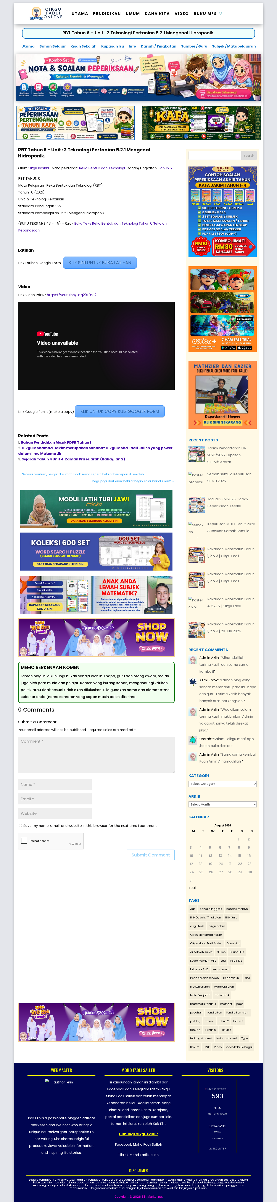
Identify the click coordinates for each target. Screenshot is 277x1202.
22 (240, 863)
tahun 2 (224, 1021)
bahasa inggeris (211, 909)
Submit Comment (151, 855)
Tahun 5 (210, 1030)
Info (132, 47)
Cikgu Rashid (38, 168)
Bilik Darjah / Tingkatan (205, 917)
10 (191, 855)
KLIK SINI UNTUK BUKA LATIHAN (100, 263)
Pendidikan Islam (237, 1012)
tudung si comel (201, 1038)
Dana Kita (157, 13)
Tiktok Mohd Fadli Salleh (138, 1154)
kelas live (236, 961)
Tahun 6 (165, 168)
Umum (133, 13)
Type (244, 1038)
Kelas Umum (221, 969)
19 (211, 863)
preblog (195, 1021)
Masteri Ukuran (200, 986)
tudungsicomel (226, 1038)
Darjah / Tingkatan (158, 47)
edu (223, 961)
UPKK (207, 1047)
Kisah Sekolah (84, 47)
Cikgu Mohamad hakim (206, 935)
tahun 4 (195, 1030)
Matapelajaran (224, 986)
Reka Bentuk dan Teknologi (102, 168)
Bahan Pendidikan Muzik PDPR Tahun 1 (56, 442)
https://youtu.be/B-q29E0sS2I (72, 294)
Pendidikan (107, 13)
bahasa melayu (237, 909)
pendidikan (214, 1012)
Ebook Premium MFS (203, 961)
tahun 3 (238, 1021)
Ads (192, 909)
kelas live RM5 (199, 969)
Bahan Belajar (52, 47)
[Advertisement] (96, 934)
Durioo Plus (237, 952)
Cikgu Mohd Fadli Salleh (206, 943)
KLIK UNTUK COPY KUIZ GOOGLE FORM (119, 411)
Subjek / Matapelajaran (234, 47)
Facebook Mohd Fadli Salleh (138, 1144)
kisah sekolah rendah (204, 978)
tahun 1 (209, 1021)
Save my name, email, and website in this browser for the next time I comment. (90, 825)
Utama (80, 13)
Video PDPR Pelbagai (239, 1047)
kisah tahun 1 (231, 978)
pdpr (239, 1004)
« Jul (192, 887)
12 (210, 855)
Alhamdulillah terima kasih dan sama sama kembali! (223, 664)
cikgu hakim (217, 926)
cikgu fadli (197, 926)
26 (211, 872)
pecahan (196, 1012)
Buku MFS (205, 13)
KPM (247, 978)
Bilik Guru (231, 917)
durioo (221, 952)
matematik (222, 995)
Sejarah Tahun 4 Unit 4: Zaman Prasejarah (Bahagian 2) (73, 459)
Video (182, 13)
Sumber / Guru (194, 47)
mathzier (226, 1004)
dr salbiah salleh (201, 952)
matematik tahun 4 (203, 1004)
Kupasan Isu (112, 47)
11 (200, 855)
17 (191, 863)
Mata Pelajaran (200, 995)
